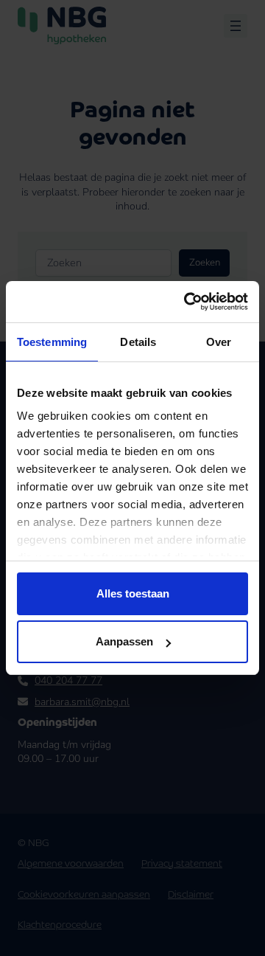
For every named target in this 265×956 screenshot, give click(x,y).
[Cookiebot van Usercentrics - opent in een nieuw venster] (187, 301)
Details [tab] (138, 342)
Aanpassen (124, 641)
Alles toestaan (132, 593)
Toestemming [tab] (52, 342)
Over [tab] (218, 342)
